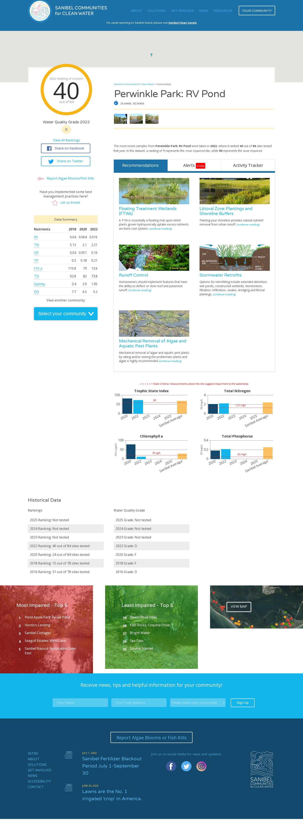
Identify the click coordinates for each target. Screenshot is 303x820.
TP (36, 260)
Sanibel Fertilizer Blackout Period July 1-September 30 (112, 766)
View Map (239, 606)
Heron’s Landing (37, 625)
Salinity (39, 284)
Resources (223, 10)
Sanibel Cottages (38, 633)
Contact (36, 787)
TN (36, 245)
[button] (151, 55)
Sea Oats (136, 640)
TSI (36, 276)
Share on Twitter (70, 161)
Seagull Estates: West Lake (45, 640)
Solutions (157, 10)
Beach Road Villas (143, 617)
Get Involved (182, 10)
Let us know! (70, 202)
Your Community (257, 10)
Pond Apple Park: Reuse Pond (47, 617)
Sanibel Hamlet (141, 648)
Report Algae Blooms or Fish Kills (151, 737)
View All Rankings (66, 140)
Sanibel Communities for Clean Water (134, 84)
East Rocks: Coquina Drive (150, 625)
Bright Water (140, 633)
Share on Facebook (69, 148)
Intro (33, 753)
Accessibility (39, 781)
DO (36, 292)
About (136, 10)
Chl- (38, 268)
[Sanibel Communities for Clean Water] (68, 21)
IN (36, 237)
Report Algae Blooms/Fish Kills (70, 178)
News (203, 10)
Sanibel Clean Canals (182, 23)
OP (36, 252)
